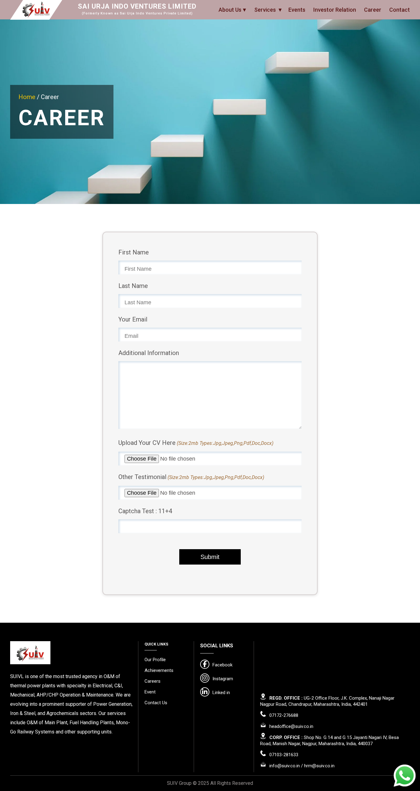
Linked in (221, 692)
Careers (152, 681)
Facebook (222, 665)
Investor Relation (334, 9)
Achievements (159, 670)
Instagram (222, 678)
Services (265, 9)
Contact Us (156, 702)
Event (150, 692)
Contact (399, 9)
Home (27, 97)
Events (296, 9)
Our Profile (155, 659)
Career (372, 9)
